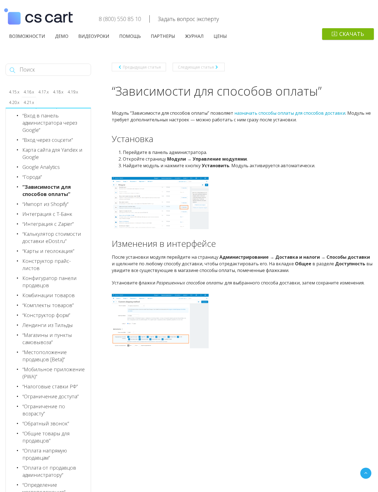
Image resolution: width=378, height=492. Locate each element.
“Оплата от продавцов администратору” (49, 471)
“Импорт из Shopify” (45, 204)
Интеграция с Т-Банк (47, 214)
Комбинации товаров (48, 295)
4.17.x (43, 92)
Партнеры (163, 36)
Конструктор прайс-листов (46, 264)
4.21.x (29, 102)
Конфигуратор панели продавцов (49, 282)
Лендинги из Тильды (47, 325)
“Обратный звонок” (45, 423)
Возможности (27, 36)
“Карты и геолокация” (48, 251)
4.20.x (14, 102)
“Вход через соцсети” (47, 140)
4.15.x (14, 92)
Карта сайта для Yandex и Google (52, 153)
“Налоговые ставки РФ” (50, 386)
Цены (220, 36)
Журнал (194, 36)
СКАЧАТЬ (351, 34)
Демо (61, 36)
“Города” (32, 177)
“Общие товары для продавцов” (46, 437)
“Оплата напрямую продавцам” (44, 454)
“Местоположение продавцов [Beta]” (44, 356)
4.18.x (58, 92)
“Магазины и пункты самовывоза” (47, 339)
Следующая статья (196, 67)
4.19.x (73, 92)
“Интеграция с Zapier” (48, 224)
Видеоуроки (93, 36)
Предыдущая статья (142, 67)
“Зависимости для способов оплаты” (46, 190)
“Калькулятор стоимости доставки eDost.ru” (51, 237)
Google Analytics (41, 167)
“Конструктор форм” (46, 315)
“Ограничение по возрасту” (43, 410)
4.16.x (29, 92)
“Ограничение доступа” (50, 396)
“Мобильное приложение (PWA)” (53, 373)
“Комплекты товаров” (48, 305)
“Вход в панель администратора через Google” (49, 122)
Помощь (130, 36)
